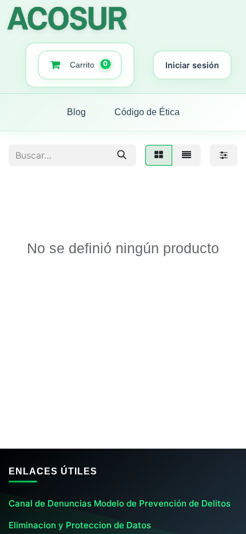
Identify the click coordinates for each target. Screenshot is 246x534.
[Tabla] (159, 155)
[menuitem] (76, 112)
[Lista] (186, 155)
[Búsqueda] (122, 155)
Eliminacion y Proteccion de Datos (80, 525)
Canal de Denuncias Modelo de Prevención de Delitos (120, 503)
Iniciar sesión (192, 65)
